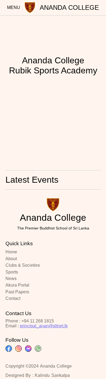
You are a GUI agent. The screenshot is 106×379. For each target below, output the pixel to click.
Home (11, 252)
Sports (11, 272)
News (11, 278)
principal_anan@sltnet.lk (44, 326)
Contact (12, 298)
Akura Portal (17, 285)
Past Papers (17, 292)
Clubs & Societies (22, 265)
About (11, 258)
